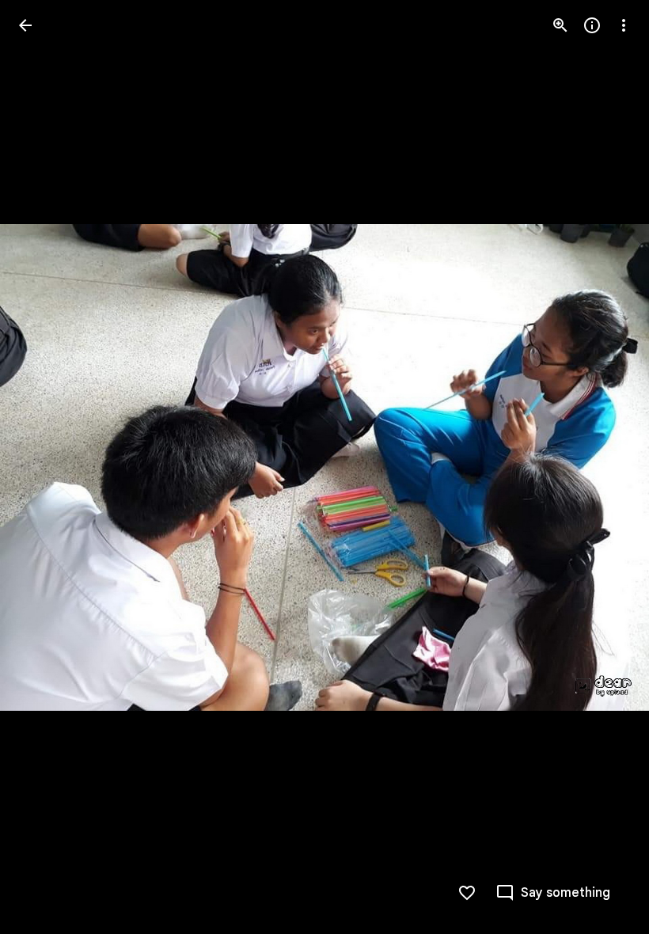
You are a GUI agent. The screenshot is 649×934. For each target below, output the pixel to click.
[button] (44, 467)
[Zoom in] (560, 25)
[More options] (624, 25)
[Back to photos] (25, 25)
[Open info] (592, 25)
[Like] (466, 892)
